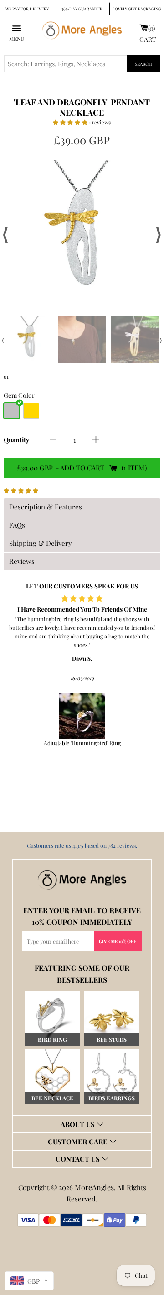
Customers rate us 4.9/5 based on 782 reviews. (82, 845)
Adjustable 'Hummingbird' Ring (82, 742)
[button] (71, 122)
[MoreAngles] (82, 880)
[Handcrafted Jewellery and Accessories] (82, 33)
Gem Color (19, 395)
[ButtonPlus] (96, 440)
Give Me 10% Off (117, 941)
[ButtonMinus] (53, 440)
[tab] (82, 507)
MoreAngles (94, 1187)
